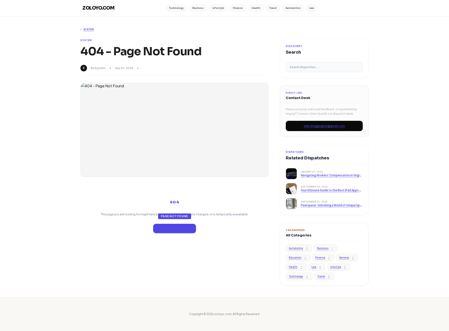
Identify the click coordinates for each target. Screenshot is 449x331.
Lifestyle (218, 8)
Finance (238, 8)
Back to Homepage (174, 228)
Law (311, 8)
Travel (273, 8)
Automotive (293, 8)
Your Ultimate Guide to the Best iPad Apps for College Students (345, 190)
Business (198, 8)
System (88, 29)
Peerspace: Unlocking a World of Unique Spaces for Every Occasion (347, 205)
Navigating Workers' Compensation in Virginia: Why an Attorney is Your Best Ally (355, 175)
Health (256, 8)
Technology (176, 8)
